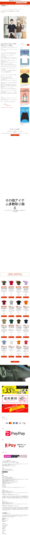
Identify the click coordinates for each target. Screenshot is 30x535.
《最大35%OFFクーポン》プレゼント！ (15, 0)
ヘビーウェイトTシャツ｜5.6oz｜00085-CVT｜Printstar (11, 288)
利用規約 (3, 519)
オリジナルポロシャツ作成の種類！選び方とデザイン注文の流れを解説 (24, 85)
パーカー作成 (3, 526)
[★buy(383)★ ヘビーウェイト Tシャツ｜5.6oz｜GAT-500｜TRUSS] (11, 342)
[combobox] (17, 5)
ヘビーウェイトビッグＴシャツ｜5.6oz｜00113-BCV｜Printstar (18, 307)
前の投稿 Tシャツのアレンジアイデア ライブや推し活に (7, 107)
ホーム (1, 9)
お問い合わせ (3, 521)
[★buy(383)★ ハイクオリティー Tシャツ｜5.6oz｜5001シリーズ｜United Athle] (26, 283)
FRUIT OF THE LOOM (18, 353)
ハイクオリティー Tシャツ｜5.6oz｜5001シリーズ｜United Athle (26, 288)
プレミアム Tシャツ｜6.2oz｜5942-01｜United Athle (11, 326)
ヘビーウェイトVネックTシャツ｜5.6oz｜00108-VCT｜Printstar (11, 307)
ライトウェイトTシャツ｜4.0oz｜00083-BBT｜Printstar (4, 308)
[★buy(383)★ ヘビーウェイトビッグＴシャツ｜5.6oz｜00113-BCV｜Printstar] (18, 302)
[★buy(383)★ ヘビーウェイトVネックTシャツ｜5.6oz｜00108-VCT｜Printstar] (11, 302)
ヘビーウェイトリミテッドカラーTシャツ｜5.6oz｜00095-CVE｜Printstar (4, 326)
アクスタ (3, 532)
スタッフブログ (4, 9)
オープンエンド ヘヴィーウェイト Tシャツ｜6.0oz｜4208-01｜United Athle (26, 326)
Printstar (4, 293)
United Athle (11, 332)
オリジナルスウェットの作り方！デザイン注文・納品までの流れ (24, 123)
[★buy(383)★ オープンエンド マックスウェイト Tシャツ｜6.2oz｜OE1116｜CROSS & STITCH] (26, 342)
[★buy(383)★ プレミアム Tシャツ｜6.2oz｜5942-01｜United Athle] (11, 321)
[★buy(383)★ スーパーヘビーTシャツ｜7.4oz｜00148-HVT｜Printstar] (26, 302)
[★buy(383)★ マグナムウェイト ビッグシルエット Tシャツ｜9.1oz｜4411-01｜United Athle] (4, 342)
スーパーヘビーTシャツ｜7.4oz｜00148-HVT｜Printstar (26, 307)
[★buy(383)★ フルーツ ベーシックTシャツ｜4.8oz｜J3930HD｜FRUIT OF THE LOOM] (18, 342)
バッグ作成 (3, 527)
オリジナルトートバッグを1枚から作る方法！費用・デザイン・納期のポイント (24, 104)
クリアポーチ (3, 533)
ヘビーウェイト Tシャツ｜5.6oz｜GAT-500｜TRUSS (11, 347)
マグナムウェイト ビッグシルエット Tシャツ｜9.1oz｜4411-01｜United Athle (4, 347)
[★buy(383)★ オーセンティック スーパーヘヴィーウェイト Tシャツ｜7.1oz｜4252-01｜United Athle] (18, 321)
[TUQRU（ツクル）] (5, 6)
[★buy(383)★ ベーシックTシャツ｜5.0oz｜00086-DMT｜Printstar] (4, 283)
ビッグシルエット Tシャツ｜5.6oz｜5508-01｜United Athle (18, 288)
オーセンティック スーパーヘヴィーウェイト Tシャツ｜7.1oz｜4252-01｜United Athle (18, 326)
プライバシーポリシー (5, 520)
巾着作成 (3, 528)
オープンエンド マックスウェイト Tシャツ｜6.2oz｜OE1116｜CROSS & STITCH (26, 347)
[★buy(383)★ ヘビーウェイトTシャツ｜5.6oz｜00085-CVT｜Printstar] (11, 283)
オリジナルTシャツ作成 (5, 524)
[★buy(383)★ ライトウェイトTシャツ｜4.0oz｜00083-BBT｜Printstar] (4, 302)
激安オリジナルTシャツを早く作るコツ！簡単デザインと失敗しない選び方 (24, 65)
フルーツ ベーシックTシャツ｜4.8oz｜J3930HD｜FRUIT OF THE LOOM (18, 347)
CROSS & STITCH (26, 353)
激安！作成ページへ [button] (4, 297)
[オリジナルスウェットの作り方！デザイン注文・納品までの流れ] (24, 115)
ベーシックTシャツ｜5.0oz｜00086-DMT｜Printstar (4, 288)
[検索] (24, 5)
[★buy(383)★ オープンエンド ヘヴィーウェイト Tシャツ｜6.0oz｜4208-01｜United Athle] (26, 321)
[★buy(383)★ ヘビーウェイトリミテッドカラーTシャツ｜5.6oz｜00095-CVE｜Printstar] (4, 321)
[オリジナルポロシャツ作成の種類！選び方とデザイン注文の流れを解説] (24, 76)
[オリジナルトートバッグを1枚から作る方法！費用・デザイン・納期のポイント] (24, 95)
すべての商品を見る (15, 361)
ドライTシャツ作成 (4, 525)
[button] (26, 6)
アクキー (3, 531)
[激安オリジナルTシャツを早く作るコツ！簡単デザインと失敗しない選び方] (24, 57)
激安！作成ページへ (19, 297)
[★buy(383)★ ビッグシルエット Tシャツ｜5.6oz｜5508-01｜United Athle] (18, 283)
